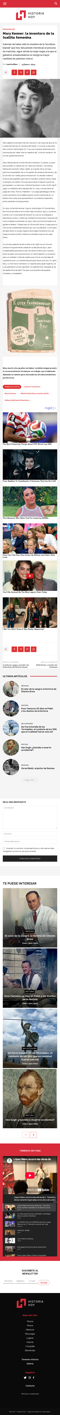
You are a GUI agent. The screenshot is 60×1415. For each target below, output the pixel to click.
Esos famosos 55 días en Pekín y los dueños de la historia (37, 709)
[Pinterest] (27, 72)
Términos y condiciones (30, 1394)
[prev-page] (25, 1135)
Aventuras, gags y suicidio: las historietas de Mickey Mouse (16, 666)
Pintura (24, 744)
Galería (30, 1363)
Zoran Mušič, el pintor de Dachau (37, 768)
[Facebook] (14, 72)
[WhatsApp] (33, 72)
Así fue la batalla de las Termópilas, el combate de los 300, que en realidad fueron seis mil (39, 729)
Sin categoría (27, 723)
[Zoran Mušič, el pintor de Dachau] (11, 767)
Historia (24, 705)
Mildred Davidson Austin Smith (35, 393)
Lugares (30, 1338)
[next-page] (33, 1135)
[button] (4, 3)
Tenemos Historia (30, 1359)
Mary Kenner (10, 393)
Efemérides (30, 1350)
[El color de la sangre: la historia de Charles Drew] (11, 689)
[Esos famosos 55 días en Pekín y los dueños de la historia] (11, 708)
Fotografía (30, 1346)
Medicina (25, 686)
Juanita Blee (12, 64)
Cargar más (29, 780)
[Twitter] (21, 72)
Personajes (9, 29)
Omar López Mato (30, 943)
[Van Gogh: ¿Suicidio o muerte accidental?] (11, 747)
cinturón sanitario (32, 387)
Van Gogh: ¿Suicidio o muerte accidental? (30, 1119)
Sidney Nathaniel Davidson (17, 400)
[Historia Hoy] (30, 15)
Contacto (30, 1386)
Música (30, 1321)
